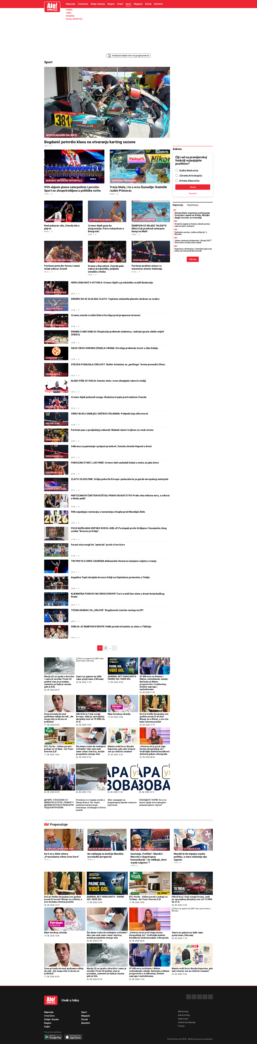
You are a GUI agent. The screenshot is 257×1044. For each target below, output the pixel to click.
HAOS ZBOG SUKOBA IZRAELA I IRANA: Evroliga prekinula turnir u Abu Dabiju (114, 348)
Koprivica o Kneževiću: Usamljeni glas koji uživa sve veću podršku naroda (193, 250)
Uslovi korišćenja (186, 1022)
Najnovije (70, 4)
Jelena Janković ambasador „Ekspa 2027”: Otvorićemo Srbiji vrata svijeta (193, 241)
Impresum (183, 1018)
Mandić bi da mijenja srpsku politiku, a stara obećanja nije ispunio (190, 856)
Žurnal (148, 4)
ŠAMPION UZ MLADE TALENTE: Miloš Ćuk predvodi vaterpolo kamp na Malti (149, 228)
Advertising (184, 1015)
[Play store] (53, 1037)
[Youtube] (205, 996)
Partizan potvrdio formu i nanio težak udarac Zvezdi (62, 267)
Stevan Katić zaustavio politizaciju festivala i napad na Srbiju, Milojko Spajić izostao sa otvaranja (192, 215)
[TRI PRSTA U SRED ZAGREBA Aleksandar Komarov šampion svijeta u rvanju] (56, 566)
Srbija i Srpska (98, 4)
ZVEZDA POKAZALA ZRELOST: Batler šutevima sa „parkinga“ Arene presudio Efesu (118, 364)
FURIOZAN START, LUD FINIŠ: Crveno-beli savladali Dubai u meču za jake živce (115, 462)
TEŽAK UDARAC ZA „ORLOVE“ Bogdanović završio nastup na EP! (107, 610)
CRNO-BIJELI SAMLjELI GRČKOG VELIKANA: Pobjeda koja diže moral (109, 413)
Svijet (120, 4)
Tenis (68, 13)
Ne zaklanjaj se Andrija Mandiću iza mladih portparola (105, 855)
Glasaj (193, 187)
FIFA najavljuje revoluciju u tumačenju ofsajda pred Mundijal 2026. (108, 511)
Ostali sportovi (74, 19)
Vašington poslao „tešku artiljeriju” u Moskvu (191, 233)
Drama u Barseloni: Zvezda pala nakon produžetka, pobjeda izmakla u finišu (106, 269)
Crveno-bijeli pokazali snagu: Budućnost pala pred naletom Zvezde (108, 397)
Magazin (138, 4)
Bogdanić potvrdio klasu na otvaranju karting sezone (89, 142)
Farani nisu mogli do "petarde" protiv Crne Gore (98, 544)
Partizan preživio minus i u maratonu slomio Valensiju (147, 267)
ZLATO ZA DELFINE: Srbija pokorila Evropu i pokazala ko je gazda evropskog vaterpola (119, 479)
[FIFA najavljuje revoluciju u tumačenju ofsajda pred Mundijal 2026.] (56, 517)
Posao (181, 1026)
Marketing (183, 1011)
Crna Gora (83, 4)
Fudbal (69, 10)
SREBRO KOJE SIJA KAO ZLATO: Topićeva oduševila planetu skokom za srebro (115, 298)
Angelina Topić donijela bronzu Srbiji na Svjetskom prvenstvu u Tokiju (110, 577)
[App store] (73, 1037)
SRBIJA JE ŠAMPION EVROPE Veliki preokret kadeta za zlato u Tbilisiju (111, 626)
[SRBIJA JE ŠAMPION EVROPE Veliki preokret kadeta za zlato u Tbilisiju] (56, 632)
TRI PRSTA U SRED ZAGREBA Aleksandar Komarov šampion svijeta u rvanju (113, 561)
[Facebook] (188, 996)
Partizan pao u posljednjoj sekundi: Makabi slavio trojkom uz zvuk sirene (112, 430)
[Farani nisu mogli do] (56, 550)
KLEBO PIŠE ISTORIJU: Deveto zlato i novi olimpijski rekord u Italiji (108, 380)
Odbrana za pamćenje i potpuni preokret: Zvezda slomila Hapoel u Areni (111, 446)
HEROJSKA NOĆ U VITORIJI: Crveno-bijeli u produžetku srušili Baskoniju (112, 282)
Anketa (177, 149)
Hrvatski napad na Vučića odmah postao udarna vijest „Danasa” (192, 225)
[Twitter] (199, 996)
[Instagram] (194, 996)
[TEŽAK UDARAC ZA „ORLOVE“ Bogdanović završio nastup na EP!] (56, 615)
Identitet (158, 4)
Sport (128, 4)
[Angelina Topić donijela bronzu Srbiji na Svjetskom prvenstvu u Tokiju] (56, 582)
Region (111, 4)
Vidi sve (192, 259)
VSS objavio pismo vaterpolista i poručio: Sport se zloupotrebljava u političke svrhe (72, 188)
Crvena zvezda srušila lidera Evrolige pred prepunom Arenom (105, 315)
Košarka (70, 16)
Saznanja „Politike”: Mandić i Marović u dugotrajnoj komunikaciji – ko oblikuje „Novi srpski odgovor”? (149, 858)
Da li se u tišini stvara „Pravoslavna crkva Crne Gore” (61, 855)
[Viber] (210, 996)
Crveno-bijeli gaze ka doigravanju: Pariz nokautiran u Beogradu (106, 228)
